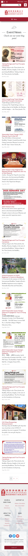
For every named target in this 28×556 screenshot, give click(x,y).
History (7, 521)
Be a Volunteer (19, 506)
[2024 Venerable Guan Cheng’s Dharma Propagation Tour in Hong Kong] (14, 301)
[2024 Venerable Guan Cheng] (14, 340)
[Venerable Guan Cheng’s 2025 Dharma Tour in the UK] (14, 124)
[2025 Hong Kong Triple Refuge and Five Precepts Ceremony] (14, 89)
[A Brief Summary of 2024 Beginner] (14, 265)
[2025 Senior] (14, 160)
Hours (7, 506)
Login (25, 1)
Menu (15, 19)
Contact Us (7, 525)
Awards (7, 523)
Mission (7, 519)
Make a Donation (20, 503)
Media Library (20, 523)
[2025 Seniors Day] (14, 197)
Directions (7, 508)
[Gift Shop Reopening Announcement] (14, 412)
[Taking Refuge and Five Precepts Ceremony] (14, 54)
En (2, 2)
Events (20, 516)
